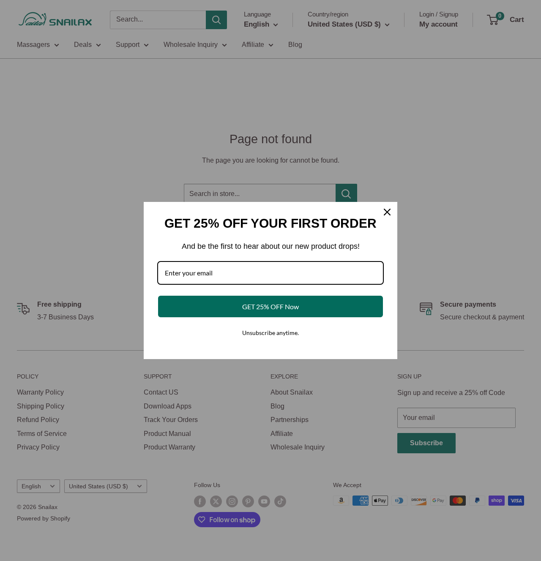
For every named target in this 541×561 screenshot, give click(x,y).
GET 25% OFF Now (270, 306)
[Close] (387, 212)
